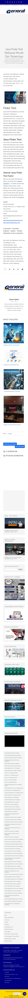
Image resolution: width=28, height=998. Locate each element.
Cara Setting (7, 931)
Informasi (7, 919)
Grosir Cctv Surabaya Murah (11, 772)
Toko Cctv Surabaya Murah (11, 777)
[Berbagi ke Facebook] (5, 269)
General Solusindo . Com (11, 974)
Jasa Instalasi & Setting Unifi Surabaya (13, 901)
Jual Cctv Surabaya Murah (11, 782)
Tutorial (6, 922)
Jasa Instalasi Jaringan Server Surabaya (14, 879)
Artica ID (7, 976)
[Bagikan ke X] (9, 269)
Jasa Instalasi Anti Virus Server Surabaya (14, 863)
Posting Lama (20, 446)
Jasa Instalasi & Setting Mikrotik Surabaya (12, 896)
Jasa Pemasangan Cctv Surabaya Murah (14, 792)
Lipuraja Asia (8, 980)
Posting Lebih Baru (10, 444)
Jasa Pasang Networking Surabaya (13, 765)
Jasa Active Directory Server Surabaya (13, 821)
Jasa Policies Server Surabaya (11, 837)
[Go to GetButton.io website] (24, 996)
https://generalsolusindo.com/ (11, 222)
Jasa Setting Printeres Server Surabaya (14, 846)
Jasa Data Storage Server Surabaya (13, 819)
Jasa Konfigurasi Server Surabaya (12, 799)
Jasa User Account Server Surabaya (13, 841)
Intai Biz (7, 972)
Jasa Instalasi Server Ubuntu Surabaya (13, 893)
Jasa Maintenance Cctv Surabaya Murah (14, 788)
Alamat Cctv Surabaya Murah (11, 775)
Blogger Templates (9, 993)
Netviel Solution (8, 941)
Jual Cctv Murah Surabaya (11, 779)
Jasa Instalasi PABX (9, 917)
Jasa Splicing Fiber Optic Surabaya (13, 883)
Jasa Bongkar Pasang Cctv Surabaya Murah (13, 785)
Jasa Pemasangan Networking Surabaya (12, 760)
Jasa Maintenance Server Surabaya (13, 851)
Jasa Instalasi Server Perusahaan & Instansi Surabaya (12, 859)
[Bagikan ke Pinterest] (14, 269)
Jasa (11, 433)
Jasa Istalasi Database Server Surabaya (14, 868)
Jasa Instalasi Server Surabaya (11, 797)
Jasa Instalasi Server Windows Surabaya (14, 855)
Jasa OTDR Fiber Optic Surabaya (12, 886)
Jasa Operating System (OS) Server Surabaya (13, 825)
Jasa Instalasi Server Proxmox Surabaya (14, 888)
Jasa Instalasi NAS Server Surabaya (13, 866)
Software (7, 924)
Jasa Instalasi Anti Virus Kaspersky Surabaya (12, 904)
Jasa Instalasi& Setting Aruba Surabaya (13, 898)
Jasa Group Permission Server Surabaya (14, 839)
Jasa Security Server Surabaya (12, 831)
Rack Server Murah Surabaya (11, 804)
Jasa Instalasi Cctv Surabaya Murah (13, 795)
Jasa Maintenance (9, 929)
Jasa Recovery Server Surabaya (12, 806)
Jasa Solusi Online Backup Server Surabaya (12, 828)
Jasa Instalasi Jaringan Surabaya (12, 753)
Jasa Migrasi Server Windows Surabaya (14, 853)
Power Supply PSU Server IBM (12, 936)
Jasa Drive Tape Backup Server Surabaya (12, 871)
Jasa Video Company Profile (11, 933)
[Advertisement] (14, 32)
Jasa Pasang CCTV (9, 927)
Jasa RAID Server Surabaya (11, 811)
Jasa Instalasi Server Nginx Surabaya (13, 770)
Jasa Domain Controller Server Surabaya (12, 834)
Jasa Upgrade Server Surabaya (12, 802)
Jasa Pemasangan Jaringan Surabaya (13, 757)
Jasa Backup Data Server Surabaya (13, 817)
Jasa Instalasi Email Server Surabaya (13, 861)
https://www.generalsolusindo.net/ (12, 220)
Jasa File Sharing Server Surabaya (12, 848)
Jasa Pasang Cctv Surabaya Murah (12, 790)
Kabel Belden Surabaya (10, 938)
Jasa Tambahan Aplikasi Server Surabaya (12, 814)
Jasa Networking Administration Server (14, 844)
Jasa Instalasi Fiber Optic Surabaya (13, 881)
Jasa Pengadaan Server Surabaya (12, 876)
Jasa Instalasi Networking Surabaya (13, 755)
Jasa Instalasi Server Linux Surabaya (13, 890)
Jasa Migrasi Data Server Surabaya (13, 809)
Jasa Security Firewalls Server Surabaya (14, 874)
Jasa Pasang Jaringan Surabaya (12, 763)
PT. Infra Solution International (13, 978)
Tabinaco (7, 982)
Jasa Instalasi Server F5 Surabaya (12, 768)
